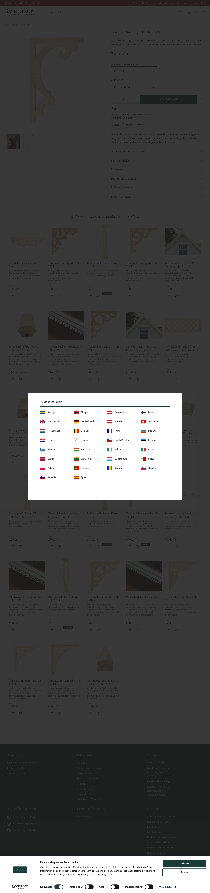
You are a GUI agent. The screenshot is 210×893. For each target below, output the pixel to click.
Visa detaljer (165, 887)
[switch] (89, 886)
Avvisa (184, 872)
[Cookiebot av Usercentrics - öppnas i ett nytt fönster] (19, 887)
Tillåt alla (184, 863)
